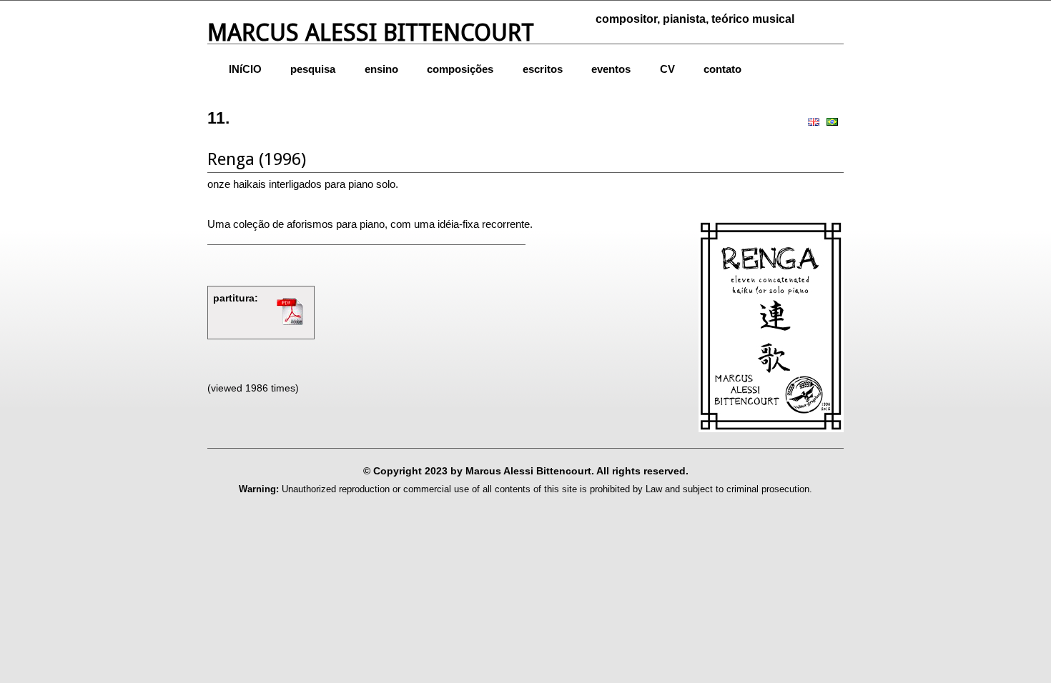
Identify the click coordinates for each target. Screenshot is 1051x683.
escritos (543, 69)
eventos (611, 69)
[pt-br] (833, 120)
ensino (381, 69)
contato (722, 69)
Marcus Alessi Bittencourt (370, 32)
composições (460, 69)
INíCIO (245, 69)
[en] (815, 120)
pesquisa (312, 69)
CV (667, 69)
